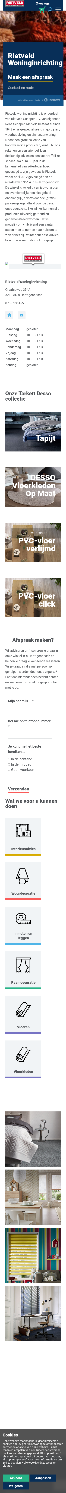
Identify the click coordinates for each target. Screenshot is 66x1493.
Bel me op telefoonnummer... (30, 723)
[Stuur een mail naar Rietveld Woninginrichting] (22, 315)
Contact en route (21, 88)
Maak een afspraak (30, 77)
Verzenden (18, 788)
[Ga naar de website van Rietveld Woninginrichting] (9, 315)
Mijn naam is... (21, 701)
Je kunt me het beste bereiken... (24, 749)
